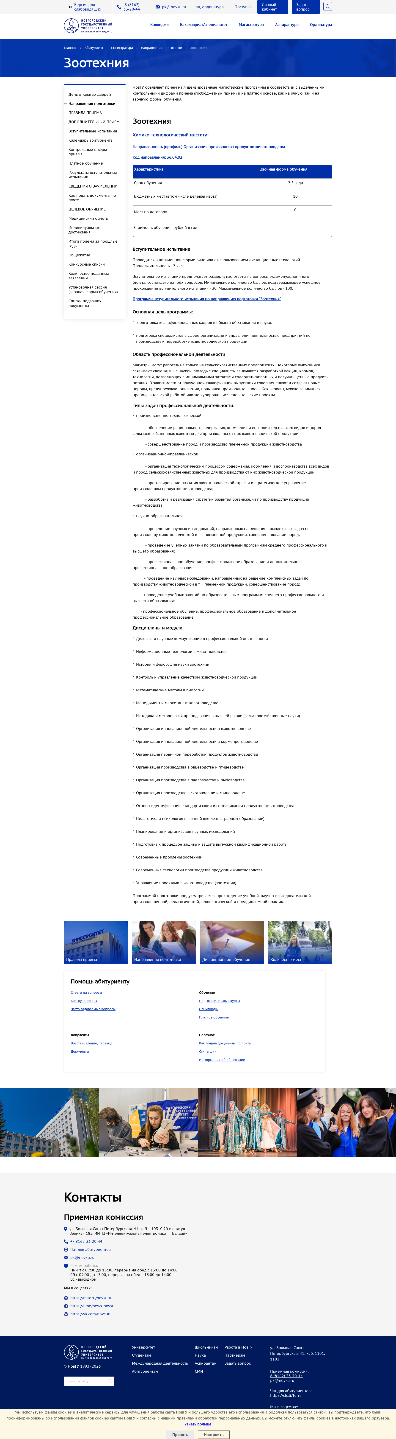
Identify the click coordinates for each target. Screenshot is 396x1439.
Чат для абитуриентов (90, 1249)
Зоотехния (198, 48)
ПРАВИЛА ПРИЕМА (85, 112)
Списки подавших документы (85, 303)
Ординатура (321, 24)
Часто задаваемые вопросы (93, 1009)
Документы (80, 1051)
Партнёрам (235, 1355)
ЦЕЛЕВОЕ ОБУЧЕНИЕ (87, 209)
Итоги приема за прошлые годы (93, 243)
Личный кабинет (269, 6)
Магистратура (251, 24)
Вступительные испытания (93, 131)
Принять (180, 1435)
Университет (143, 1347)
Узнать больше (198, 1424)
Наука (200, 1355)
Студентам (141, 1355)
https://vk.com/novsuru (91, 1314)
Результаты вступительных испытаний (93, 174)
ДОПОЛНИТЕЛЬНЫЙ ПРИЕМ (94, 122)
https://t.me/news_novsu (92, 1306)
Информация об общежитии (222, 1060)
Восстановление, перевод (91, 1043)
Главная (70, 48)
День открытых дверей (90, 94)
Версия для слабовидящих (87, 6)
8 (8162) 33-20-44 (132, 6)
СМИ (199, 1371)
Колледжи (159, 24)
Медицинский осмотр (88, 218)
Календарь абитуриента (91, 140)
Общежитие (79, 255)
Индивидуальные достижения (84, 229)
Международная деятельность (160, 1363)
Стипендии (208, 1051)
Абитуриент (94, 48)
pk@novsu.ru (174, 7)
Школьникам (206, 1347)
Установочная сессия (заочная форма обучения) (93, 289)
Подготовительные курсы (219, 1001)
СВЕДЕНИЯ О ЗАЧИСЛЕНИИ (93, 186)
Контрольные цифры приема (88, 151)
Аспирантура (287, 24)
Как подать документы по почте (92, 197)
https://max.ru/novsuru (90, 1298)
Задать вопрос (302, 6)
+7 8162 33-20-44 (86, 1241)
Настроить (214, 1435)
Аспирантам (206, 1363)
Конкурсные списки (87, 264)
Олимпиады (208, 1009)
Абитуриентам (145, 1371)
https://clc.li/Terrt (285, 1395)
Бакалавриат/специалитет (203, 24)
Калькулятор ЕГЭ (84, 1001)
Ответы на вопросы (86, 992)
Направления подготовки (161, 48)
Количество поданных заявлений (89, 275)
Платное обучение (86, 163)
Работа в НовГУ (239, 1347)
